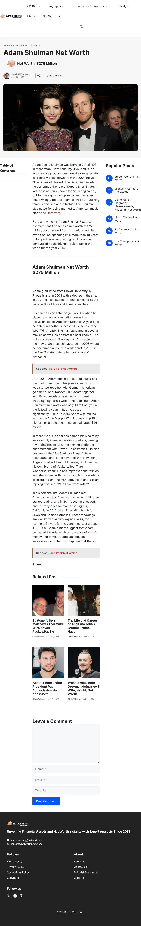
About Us (79, 861)
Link (47, 76)
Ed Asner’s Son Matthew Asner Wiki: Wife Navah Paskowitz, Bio (48, 626)
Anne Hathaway (50, 213)
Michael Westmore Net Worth (126, 190)
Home (6, 45)
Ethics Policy (14, 861)
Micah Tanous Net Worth (126, 219)
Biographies (55, 6)
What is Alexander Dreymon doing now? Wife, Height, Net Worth (83, 688)
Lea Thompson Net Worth (126, 243)
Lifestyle (123, 6)
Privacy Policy (15, 867)
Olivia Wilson (38, 636)
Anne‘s (92, 532)
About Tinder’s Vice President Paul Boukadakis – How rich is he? (47, 688)
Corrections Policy (18, 872)
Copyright (13, 877)
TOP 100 (30, 6)
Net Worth (49, 16)
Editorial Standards (85, 872)
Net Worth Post (75, 912)
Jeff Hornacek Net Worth (126, 231)
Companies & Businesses (90, 6)
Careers (79, 877)
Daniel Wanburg (20, 74)
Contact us (80, 867)
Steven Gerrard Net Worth (127, 178)
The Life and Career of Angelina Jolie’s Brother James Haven (82, 626)
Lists (28, 16)
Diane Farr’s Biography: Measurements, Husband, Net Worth (127, 204)
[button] (81, 27)
